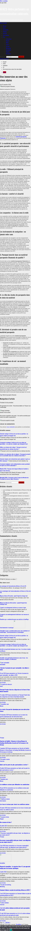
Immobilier (8, 50)
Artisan (7, 46)
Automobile (5, 30)
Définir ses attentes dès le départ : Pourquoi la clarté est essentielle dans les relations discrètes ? (13, 448)
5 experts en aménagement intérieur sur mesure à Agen (13, 608)
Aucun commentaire (14, 674)
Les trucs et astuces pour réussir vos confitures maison (14, 907)
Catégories (2, 579)
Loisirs (7, 44)
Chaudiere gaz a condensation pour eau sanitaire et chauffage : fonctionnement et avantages (16, 499)
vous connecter (11, 427)
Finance (7, 52)
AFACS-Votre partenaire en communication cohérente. (14, 11)
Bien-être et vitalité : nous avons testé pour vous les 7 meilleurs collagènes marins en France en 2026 (16, 511)
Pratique (2, 841)
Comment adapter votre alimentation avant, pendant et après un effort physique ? (15, 464)
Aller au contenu (3, 1)
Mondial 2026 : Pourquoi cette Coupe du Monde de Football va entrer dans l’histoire (14, 478)
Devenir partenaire (4, 59)
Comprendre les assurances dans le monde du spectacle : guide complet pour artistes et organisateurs (15, 542)
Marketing (8, 48)
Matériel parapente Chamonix (9, 395)
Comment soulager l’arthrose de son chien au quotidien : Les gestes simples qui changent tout (14, 435)
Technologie (9, 39)
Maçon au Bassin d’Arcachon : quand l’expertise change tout (14, 596)
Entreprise (8, 54)
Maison (4, 26)
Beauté (7, 41)
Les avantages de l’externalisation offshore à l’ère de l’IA (13, 586)
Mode (7, 43)
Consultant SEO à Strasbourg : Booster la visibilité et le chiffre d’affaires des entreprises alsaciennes (17, 531)
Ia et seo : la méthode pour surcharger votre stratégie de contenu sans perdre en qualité (17, 508)
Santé (4, 28)
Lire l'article (3, 682)
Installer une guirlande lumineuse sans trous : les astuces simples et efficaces (16, 505)
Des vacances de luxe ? (6, 925)
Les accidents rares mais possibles (12, 539)
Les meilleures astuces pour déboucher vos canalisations (14, 888)
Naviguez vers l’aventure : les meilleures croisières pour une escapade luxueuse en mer (16, 557)
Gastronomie (6, 35)
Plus (4, 37)
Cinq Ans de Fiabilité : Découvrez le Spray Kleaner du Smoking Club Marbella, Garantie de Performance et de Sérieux (14, 846)
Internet (5, 33)
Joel (1, 84)
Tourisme (2, 864)
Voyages (5, 32)
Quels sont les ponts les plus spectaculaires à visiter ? (14, 868)
